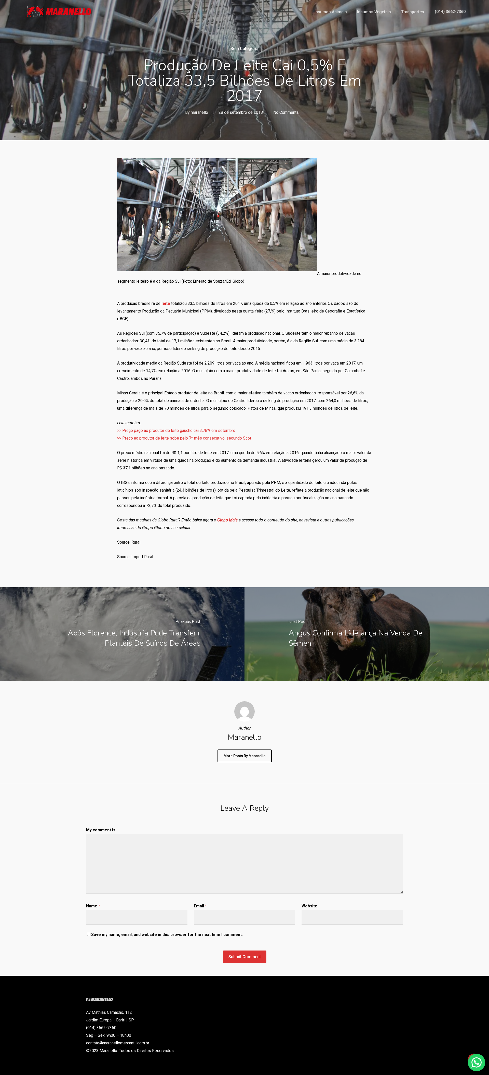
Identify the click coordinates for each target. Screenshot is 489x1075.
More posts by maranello (245, 756)
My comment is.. (101, 830)
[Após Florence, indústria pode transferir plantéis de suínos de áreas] (122, 634)
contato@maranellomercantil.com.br (117, 1043)
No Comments (286, 112)
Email (200, 906)
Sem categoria (244, 48)
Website (309, 906)
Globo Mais (227, 520)
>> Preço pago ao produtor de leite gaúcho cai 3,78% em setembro (176, 430)
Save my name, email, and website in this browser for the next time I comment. (167, 934)
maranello (199, 112)
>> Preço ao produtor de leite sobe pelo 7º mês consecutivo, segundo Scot (184, 438)
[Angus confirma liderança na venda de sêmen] (366, 634)
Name (93, 906)
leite (165, 303)
